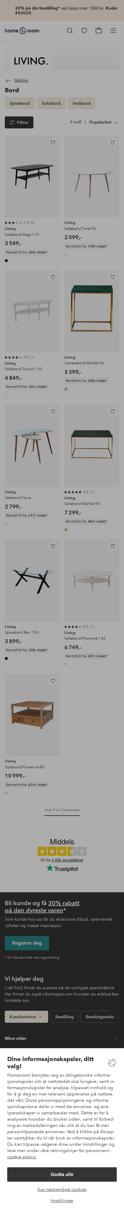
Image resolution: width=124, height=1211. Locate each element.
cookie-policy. (21, 1157)
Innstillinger (62, 1200)
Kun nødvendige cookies (62, 1189)
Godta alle (62, 1174)
